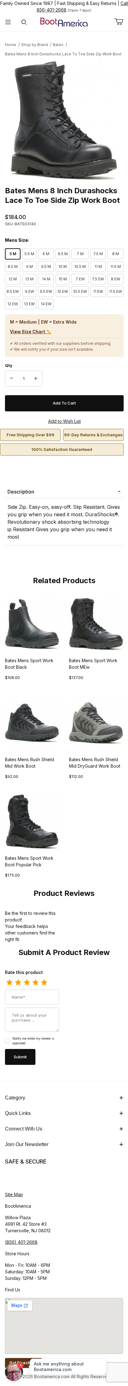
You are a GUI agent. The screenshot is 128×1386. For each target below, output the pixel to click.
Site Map (14, 1194)
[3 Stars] (26, 982)
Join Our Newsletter (26, 1144)
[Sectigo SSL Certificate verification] (22, 1178)
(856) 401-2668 (21, 1242)
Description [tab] (20, 492)
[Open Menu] (8, 22)
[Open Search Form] (24, 22)
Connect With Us (23, 1128)
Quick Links (18, 1113)
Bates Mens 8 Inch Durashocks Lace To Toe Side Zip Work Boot (63, 54)
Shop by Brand (34, 44)
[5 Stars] (44, 982)
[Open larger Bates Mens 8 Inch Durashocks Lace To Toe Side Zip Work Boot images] (64, 120)
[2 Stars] (18, 982)
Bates (58, 44)
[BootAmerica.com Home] (64, 21)
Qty (8, 365)
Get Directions (23, 1362)
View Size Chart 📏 (30, 331)
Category (15, 1097)
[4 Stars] (35, 982)
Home (10, 44)
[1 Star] (9, 982)
